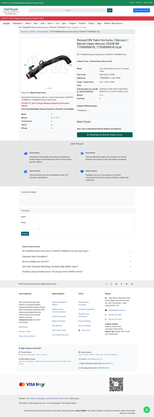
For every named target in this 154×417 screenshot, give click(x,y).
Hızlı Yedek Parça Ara (60, 335)
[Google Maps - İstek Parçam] (117, 284)
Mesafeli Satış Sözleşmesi (84, 315)
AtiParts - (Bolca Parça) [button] (113, 23)
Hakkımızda (23, 327)
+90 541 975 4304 (115, 319)
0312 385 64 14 (107, 363)
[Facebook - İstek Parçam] (107, 284)
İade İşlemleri (57, 325)
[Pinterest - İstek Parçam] (127, 284)
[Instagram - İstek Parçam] (122, 284)
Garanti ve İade (24, 331)
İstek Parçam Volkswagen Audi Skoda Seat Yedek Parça (47, 398)
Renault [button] (82, 23)
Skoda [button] (27, 23)
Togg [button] (99, 23)
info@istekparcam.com (95, 359)
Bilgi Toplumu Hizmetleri (84, 303)
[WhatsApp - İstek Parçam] (112, 284)
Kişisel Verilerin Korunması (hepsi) (59, 310)
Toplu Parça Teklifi (59, 330)
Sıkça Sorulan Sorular (27, 336)
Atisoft (48, 403)
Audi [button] (43, 23)
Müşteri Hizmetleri (58, 321)
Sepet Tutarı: (142, 10)
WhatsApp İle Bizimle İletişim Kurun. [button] (106, 134)
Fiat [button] (57, 23)
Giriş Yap (139, 2)
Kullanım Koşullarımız (87, 309)
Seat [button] (36, 23)
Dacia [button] (50, 23)
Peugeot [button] (72, 23)
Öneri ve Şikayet (85, 325)
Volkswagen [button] (17, 23)
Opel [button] (64, 23)
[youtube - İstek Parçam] (132, 284)
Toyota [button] (91, 23)
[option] (47, 65)
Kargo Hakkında (85, 321)
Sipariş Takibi (148, 2)
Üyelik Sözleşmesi (59, 316)
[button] (47, 65)
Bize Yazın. (86, 330)
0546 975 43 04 (103, 368)
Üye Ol (131, 2)
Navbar (6, 23)
